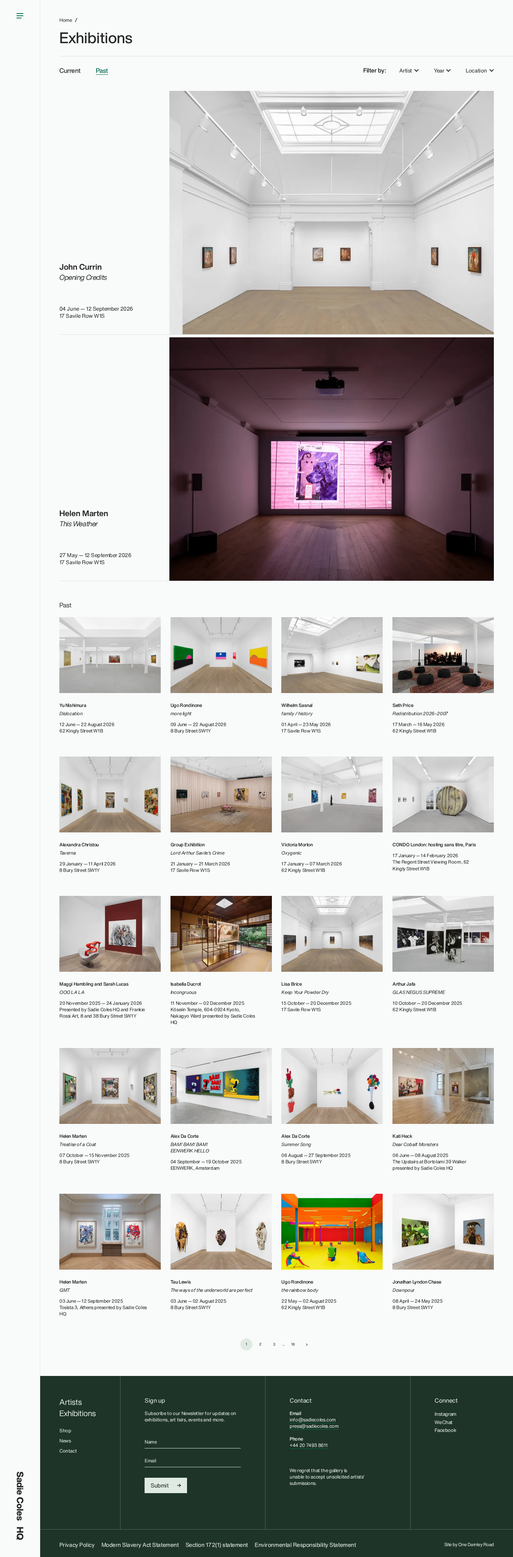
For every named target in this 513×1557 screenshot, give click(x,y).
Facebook (445, 1430)
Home (65, 20)
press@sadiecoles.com (314, 1426)
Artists (70, 1402)
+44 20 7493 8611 (309, 1445)
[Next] (307, 1344)
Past (102, 71)
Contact (68, 1450)
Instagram (445, 1414)
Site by (469, 1545)
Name (151, 1442)
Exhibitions (95, 37)
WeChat (444, 1422)
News (65, 1440)
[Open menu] (20, 736)
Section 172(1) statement (217, 1544)
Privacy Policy (76, 1544)
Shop (65, 1430)
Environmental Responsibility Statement (305, 1544)
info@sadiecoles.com (313, 1419)
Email (150, 1460)
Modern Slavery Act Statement (140, 1544)
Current (70, 71)
